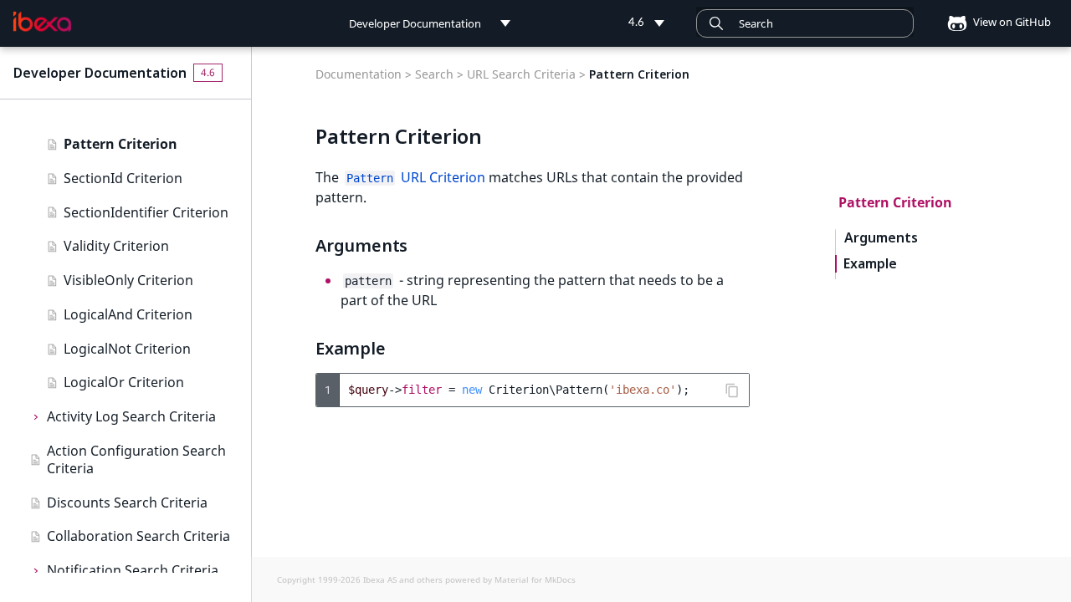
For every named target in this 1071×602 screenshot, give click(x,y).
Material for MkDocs (535, 579)
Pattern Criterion (120, 144)
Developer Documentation (100, 73)
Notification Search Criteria (132, 570)
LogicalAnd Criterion (128, 314)
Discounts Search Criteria (127, 502)
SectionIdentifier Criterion (146, 212)
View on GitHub (1011, 21)
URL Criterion (415, 177)
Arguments (881, 238)
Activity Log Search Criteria (131, 416)
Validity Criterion (116, 246)
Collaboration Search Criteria (138, 536)
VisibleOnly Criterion (128, 280)
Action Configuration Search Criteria (136, 459)
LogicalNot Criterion (127, 348)
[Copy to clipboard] (732, 390)
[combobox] (805, 23)
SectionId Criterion (123, 178)
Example (870, 264)
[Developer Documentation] (42, 21)
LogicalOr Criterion (124, 382)
